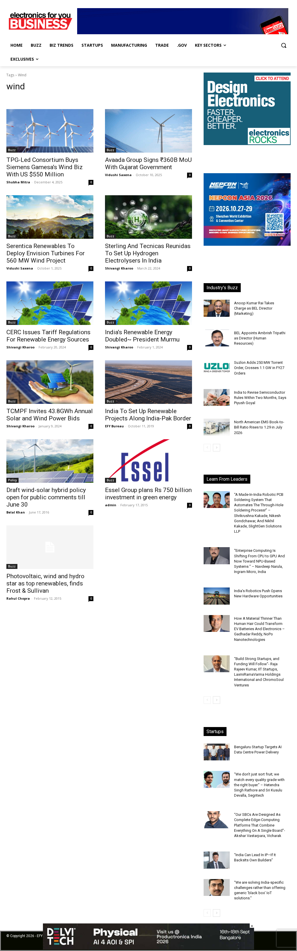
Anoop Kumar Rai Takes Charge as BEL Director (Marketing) (254, 308)
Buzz (12, 150)
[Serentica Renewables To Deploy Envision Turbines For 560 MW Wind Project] (49, 217)
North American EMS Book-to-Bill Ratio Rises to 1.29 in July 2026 (259, 427)
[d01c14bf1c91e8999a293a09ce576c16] (247, 244)
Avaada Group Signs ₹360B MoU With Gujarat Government (148, 163)
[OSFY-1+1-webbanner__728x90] (182, 32)
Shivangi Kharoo (119, 268)
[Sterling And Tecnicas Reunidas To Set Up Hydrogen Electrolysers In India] (148, 217)
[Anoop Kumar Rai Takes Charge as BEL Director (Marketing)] (217, 308)
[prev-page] (207, 447)
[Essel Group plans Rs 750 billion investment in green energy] (148, 461)
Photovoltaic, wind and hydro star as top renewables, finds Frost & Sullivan (45, 583)
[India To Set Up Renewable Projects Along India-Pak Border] (148, 382)
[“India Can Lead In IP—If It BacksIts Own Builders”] (217, 860)
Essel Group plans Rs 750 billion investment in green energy (148, 494)
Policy (12, 480)
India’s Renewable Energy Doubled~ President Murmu (142, 336)
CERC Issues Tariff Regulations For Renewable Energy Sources (48, 336)
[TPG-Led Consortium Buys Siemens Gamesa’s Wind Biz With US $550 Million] (49, 131)
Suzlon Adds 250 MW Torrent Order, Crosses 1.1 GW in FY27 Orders (259, 367)
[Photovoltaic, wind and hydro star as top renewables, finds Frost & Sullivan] (49, 547)
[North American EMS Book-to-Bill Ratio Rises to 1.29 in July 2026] (217, 427)
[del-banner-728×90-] (148, 947)
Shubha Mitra (18, 182)
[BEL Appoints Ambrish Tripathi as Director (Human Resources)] (217, 338)
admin (110, 505)
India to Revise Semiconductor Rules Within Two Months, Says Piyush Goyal (260, 397)
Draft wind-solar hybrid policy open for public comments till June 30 (46, 497)
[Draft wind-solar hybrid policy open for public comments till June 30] (49, 461)
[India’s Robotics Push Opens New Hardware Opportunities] (217, 596)
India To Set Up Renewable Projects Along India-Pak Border (148, 415)
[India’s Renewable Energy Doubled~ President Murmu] (148, 303)
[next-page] (216, 447)
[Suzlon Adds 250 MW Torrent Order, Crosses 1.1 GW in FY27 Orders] (217, 367)
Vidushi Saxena (118, 175)
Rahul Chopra (18, 598)
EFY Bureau (114, 426)
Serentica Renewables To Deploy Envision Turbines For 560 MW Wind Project (45, 253)
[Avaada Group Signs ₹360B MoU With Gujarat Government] (148, 131)
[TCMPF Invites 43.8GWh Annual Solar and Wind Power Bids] (49, 382)
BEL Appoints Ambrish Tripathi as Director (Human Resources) (259, 338)
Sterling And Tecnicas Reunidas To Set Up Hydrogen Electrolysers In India (148, 253)
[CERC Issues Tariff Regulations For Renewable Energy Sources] (49, 303)
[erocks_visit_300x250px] (247, 143)
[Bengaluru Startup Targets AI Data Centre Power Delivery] (217, 752)
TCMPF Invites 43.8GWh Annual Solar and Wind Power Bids (49, 415)
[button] (284, 45)
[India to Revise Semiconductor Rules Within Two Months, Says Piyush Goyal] (217, 397)
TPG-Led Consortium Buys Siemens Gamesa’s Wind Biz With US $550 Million (44, 167)
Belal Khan (15, 512)
